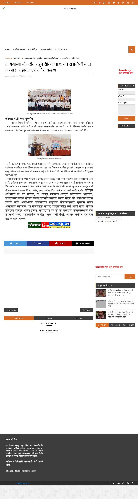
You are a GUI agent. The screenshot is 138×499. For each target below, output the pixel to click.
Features (60, 49)
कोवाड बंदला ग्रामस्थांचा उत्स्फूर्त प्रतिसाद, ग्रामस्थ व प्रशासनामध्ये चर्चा (121, 303)
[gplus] (104, 3)
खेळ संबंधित (32, 49)
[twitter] (100, 3)
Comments (128, 325)
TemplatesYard (22, 483)
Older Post (86, 310)
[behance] (128, 3)
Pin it (62, 243)
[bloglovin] (114, 3)
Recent (102, 325)
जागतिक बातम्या (19, 49)
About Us (18, 2)
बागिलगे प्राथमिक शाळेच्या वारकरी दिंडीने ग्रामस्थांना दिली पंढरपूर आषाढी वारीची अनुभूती (121, 292)
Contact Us (30, 2)
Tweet (17, 243)
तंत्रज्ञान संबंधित (46, 49)
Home (7, 2)
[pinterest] (109, 3)
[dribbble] (118, 3)
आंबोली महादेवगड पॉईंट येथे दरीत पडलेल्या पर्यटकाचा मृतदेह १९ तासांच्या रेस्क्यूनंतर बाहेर (120, 314)
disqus (49, 318)
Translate (115, 221)
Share (40, 243)
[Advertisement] (126, 169)
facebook (78, 318)
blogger (19, 318)
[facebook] (95, 3)
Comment (85, 243)
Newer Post (11, 310)
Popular (115, 325)
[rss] (123, 3)
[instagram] (133, 3)
